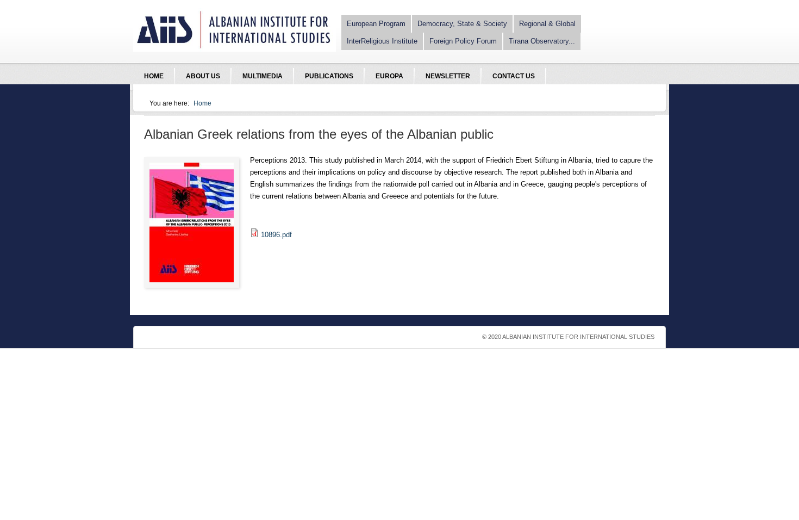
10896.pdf (276, 235)
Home (202, 103)
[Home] (234, 49)
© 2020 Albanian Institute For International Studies (568, 336)
